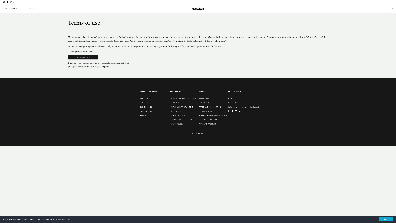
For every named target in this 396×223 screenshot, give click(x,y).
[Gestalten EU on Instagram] (4, 2)
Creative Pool (146, 111)
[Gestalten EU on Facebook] (7, 2)
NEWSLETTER (233, 103)
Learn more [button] (66, 219)
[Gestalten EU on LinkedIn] (14, 2)
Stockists (174, 103)
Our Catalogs (205, 103)
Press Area (204, 99)
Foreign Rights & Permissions (213, 115)
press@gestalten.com (78, 66)
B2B (38, 9)
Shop (5, 9)
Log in (390, 9)
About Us (144, 99)
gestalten (200, 133)
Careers (144, 103)
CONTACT (232, 99)
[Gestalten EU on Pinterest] (11, 2)
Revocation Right (178, 115)
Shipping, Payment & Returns (183, 99)
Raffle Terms (176, 111)
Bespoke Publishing (208, 120)
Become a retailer (207, 111)
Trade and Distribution (210, 107)
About (22, 9)
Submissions (146, 107)
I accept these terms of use (82, 51)
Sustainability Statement (181, 107)
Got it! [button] (386, 219)
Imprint (143, 115)
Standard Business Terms (181, 120)
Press (31, 9)
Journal (13, 9)
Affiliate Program (207, 124)
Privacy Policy (176, 124)
